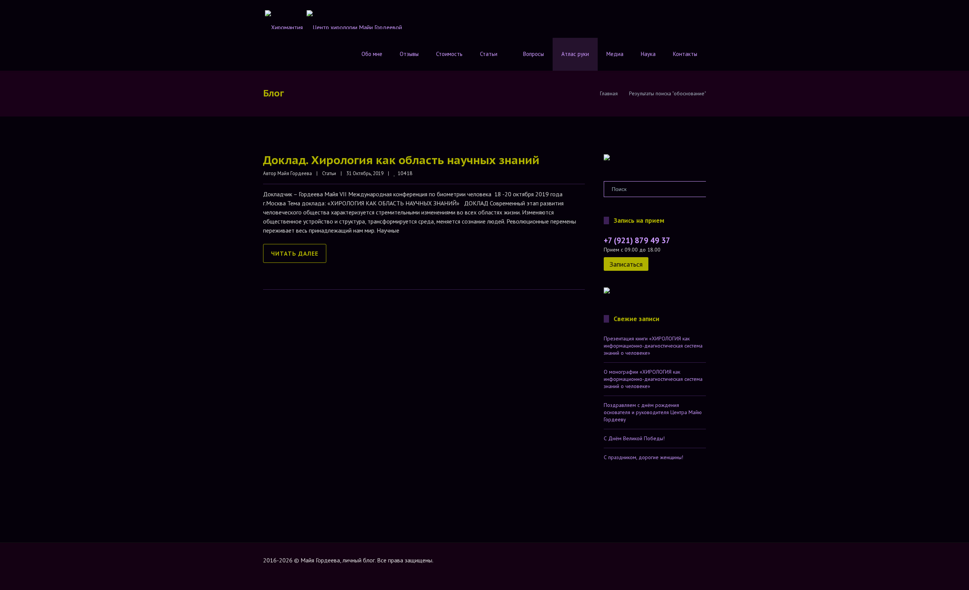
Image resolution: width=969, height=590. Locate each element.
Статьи (488, 53)
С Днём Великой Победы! (634, 438)
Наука (648, 53)
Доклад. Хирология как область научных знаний (401, 159)
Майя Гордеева (294, 173)
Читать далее (294, 253)
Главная (609, 93)
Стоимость (449, 53)
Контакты (685, 53)
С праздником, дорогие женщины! (643, 457)
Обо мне (371, 53)
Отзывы (409, 53)
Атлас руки (575, 53)
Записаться (626, 264)
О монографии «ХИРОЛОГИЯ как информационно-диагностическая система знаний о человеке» (653, 379)
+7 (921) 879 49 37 (637, 240)
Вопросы (533, 53)
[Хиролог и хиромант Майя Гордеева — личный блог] (607, 158)
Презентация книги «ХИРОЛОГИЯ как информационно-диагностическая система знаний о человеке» (653, 345)
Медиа (614, 53)
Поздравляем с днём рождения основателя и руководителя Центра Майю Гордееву (653, 412)
